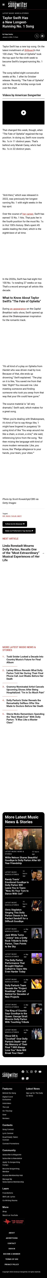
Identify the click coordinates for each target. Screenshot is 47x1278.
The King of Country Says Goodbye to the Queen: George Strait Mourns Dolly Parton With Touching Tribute (17, 1016)
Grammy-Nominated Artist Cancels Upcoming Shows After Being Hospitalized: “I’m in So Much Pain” (25, 689)
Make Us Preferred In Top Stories (18, 531)
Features (7, 1088)
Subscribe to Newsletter (12, 1158)
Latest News (33, 1088)
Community (9, 1150)
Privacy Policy (12, 1264)
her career (27, 213)
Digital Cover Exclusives (8, 1098)
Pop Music (6, 516)
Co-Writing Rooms (10, 1200)
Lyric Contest (8, 1133)
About (12, 1233)
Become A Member (11, 1254)
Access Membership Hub (13, 1175)
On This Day (7, 1111)
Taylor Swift (16, 516)
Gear (5, 1115)
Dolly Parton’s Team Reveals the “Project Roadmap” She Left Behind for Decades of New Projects (17, 991)
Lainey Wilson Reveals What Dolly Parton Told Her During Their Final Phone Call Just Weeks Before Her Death (25, 674)
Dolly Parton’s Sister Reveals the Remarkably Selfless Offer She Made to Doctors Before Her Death (25, 703)
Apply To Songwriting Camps (11, 1163)
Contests (8, 1125)
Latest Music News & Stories (16, 13)
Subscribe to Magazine (12, 1155)
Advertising (12, 1238)
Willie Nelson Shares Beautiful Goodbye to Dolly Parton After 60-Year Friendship (23, 860)
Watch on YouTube (10, 1215)
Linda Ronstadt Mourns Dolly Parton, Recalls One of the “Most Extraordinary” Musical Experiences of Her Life (21, 553)
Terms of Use (11, 1259)
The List (6, 1107)
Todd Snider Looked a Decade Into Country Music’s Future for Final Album (25, 659)
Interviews (7, 1103)
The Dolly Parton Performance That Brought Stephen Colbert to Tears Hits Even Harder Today (16, 966)
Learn (6, 1188)
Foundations (8, 1193)
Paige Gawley (9, 34)
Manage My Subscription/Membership (13, 1180)
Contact (12, 1243)
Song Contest (8, 1129)
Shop (5, 1211)
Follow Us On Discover (14, 524)
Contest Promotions (11, 1144)
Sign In (12, 1249)
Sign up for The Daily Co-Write (34, 1094)
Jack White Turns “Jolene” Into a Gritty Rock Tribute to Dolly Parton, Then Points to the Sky (16, 941)
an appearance (18, 308)
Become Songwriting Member (11, 1170)
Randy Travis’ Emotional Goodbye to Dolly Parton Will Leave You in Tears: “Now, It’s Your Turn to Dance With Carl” (17, 886)
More (5, 1207)
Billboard (29, 50)
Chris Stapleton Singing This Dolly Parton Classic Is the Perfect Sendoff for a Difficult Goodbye (16, 915)
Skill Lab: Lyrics (9, 1197)
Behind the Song (9, 1093)
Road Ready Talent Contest (10, 1138)
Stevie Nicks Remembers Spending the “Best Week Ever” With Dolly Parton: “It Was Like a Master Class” (25, 718)
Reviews (6, 1118)
